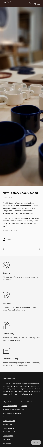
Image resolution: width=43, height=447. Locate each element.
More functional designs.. (12, 413)
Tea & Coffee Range (10, 405)
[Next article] (39, 249)
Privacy (24, 405)
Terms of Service (28, 402)
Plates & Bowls (8, 428)
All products (7, 402)
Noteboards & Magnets (11, 409)
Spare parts (7, 443)
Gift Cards (6, 439)
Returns (24, 409)
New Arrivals (7, 417)
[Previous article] (4, 249)
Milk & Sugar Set (9, 420)
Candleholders (8, 435)
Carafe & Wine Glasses (11, 432)
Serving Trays (7, 424)
